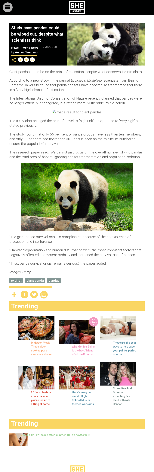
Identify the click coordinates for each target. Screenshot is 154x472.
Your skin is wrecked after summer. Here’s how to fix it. (56, 434)
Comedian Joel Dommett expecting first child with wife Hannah (122, 396)
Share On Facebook (20, 59)
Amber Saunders (26, 52)
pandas (54, 280)
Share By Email (32, 59)
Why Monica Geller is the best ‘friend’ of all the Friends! (83, 350)
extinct (16, 280)
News (15, 47)
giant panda (35, 280)
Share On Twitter (26, 59)
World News (30, 47)
